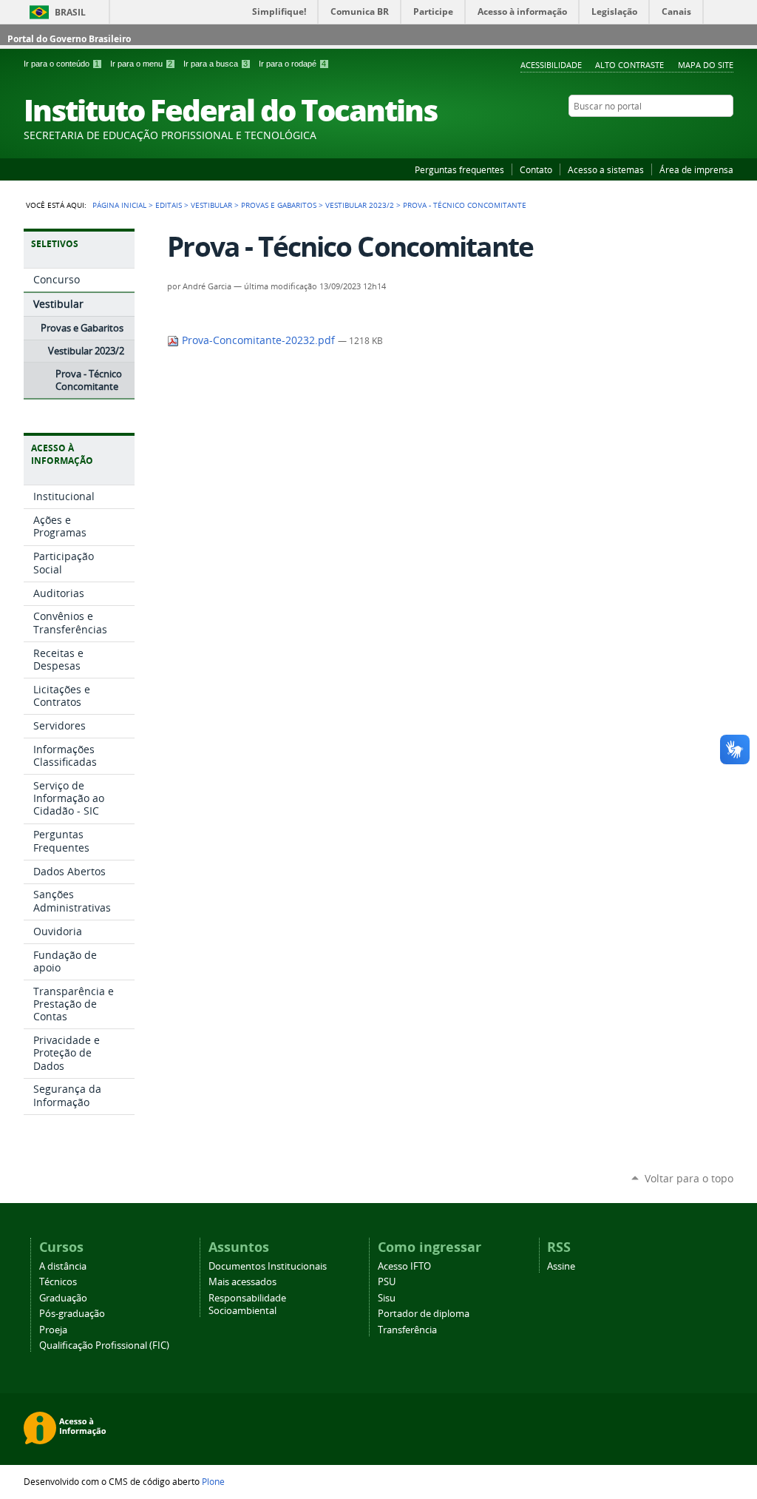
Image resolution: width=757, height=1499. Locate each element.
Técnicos (58, 1282)
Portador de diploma (423, 1313)
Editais (168, 205)
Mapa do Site (705, 64)
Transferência (407, 1330)
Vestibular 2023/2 (359, 205)
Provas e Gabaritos (278, 205)
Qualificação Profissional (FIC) (104, 1345)
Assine (561, 1266)
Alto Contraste (629, 64)
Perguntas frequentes (459, 169)
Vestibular (211, 205)
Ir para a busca (215, 63)
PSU (387, 1282)
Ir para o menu (141, 63)
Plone (213, 1481)
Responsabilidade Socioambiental (247, 1304)
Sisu (387, 1298)
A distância (62, 1266)
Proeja (53, 1330)
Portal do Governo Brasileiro (69, 39)
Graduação (63, 1298)
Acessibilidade (551, 64)
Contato (536, 169)
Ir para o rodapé (292, 63)
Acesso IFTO (404, 1266)
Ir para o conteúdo (61, 63)
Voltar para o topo (689, 1178)
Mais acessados (242, 1282)
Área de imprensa (696, 169)
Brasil (70, 12)
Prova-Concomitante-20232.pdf (258, 340)
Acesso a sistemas (606, 169)
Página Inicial (119, 205)
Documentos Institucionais (267, 1266)
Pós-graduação (72, 1313)
